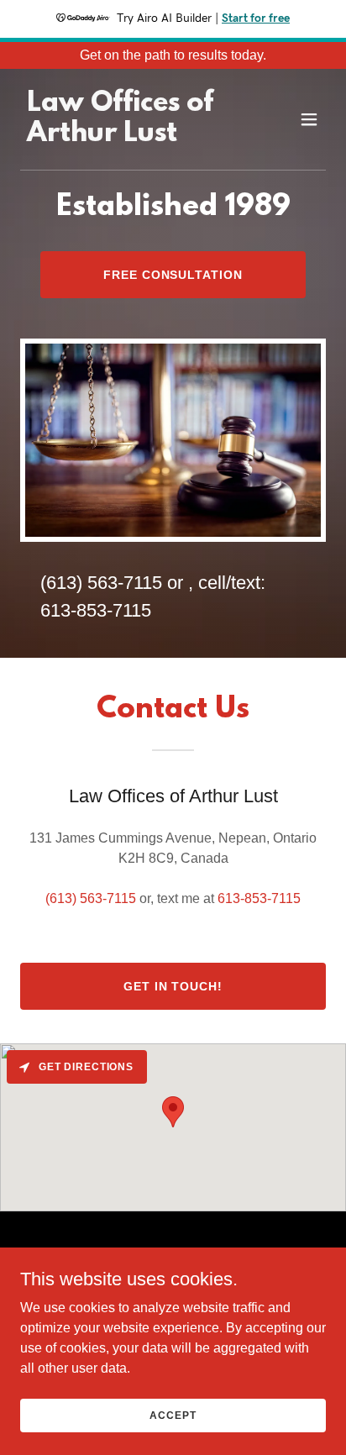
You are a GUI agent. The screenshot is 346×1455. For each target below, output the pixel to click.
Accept (172, 1415)
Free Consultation (173, 274)
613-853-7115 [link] (95, 610)
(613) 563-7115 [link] (101, 582)
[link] (127, 136)
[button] (309, 119)
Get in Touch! (173, 986)
